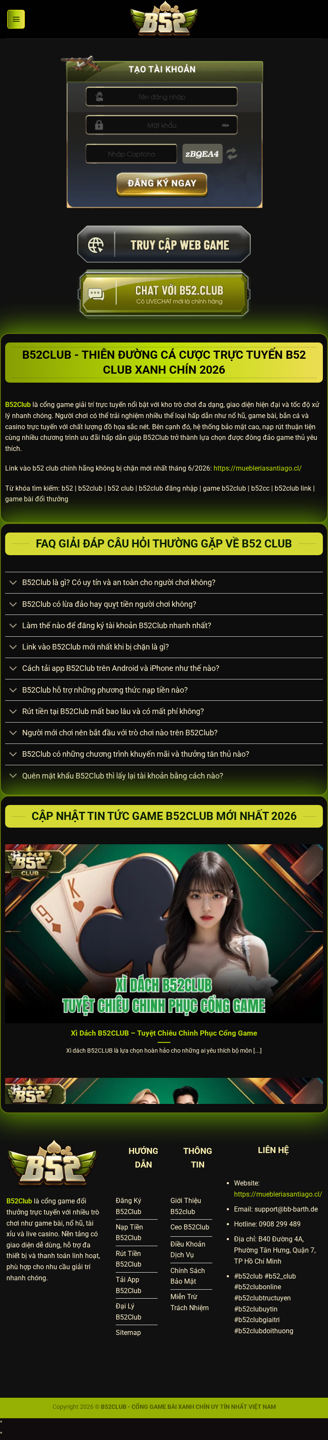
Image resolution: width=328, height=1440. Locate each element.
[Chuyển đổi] (13, 583)
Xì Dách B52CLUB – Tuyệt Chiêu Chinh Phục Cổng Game (164, 1033)
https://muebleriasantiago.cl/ (258, 468)
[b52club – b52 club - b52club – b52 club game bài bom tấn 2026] (164, 19)
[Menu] (16, 19)
